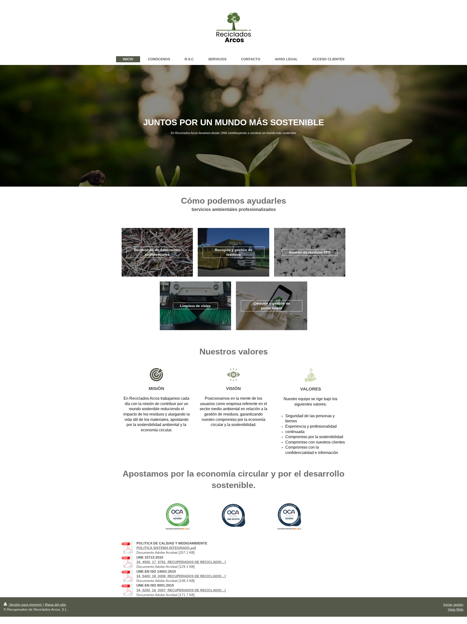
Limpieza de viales (195, 306)
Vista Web (455, 609)
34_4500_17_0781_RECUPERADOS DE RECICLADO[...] (181, 562)
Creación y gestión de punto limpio (271, 305)
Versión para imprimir (25, 604)
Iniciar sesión (453, 604)
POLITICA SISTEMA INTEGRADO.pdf (166, 548)
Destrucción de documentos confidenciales (157, 252)
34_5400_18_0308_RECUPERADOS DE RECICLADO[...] (181, 576)
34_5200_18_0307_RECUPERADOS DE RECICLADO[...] (181, 590)
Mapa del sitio (55, 604)
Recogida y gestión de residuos (233, 252)
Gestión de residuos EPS (309, 252)
